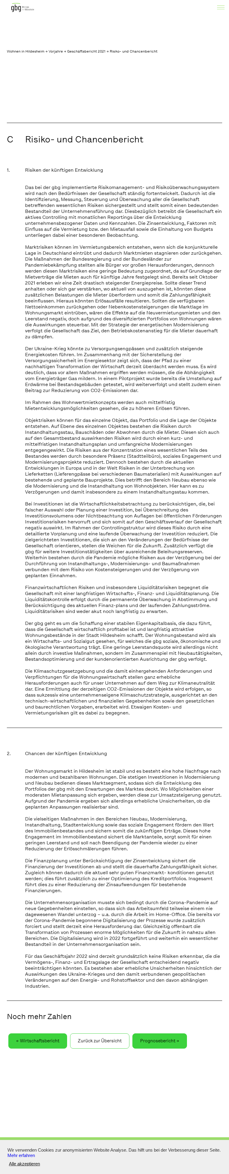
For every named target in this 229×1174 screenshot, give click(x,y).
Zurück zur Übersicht (100, 1041)
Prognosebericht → (159, 1041)
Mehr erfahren (21, 1155)
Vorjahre (56, 51)
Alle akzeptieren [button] (24, 1163)
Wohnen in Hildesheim (25, 51)
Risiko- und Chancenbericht (133, 51)
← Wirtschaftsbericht (37, 1041)
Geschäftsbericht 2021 (86, 51)
